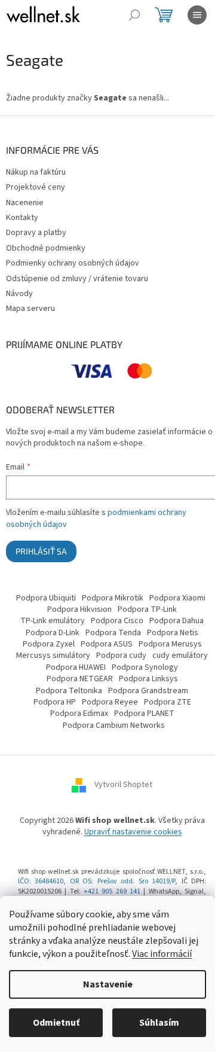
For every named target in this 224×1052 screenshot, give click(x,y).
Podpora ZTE (167, 702)
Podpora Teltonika (69, 691)
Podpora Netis (172, 633)
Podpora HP (54, 702)
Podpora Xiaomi (177, 598)
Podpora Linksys (148, 679)
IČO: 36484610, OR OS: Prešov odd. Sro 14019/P (96, 881)
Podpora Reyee (110, 702)
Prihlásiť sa (41, 551)
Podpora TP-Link (147, 609)
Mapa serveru (30, 309)
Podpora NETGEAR (80, 679)
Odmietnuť (56, 1022)
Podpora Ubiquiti (46, 598)
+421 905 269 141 (112, 891)
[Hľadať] (134, 15)
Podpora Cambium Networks (114, 725)
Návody (19, 294)
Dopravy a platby (36, 233)
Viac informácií (162, 953)
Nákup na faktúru (36, 172)
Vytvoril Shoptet (123, 785)
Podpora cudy (121, 655)
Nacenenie (25, 203)
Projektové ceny (35, 187)
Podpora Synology (145, 667)
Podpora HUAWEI (76, 667)
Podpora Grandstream (148, 691)
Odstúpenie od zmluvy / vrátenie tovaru (77, 279)
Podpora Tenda (113, 633)
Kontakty (22, 218)
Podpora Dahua (176, 621)
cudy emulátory (180, 655)
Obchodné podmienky (45, 248)
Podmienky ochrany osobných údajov (72, 263)
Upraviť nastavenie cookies (133, 832)
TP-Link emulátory (52, 621)
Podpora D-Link (52, 633)
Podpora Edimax (79, 713)
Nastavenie (108, 984)
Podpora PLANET (144, 713)
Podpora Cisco (117, 621)
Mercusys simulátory (53, 655)
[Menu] (197, 15)
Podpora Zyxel (49, 644)
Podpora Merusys (170, 644)
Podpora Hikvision (79, 609)
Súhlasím (159, 1022)
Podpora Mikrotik (112, 598)
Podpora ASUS (107, 644)
